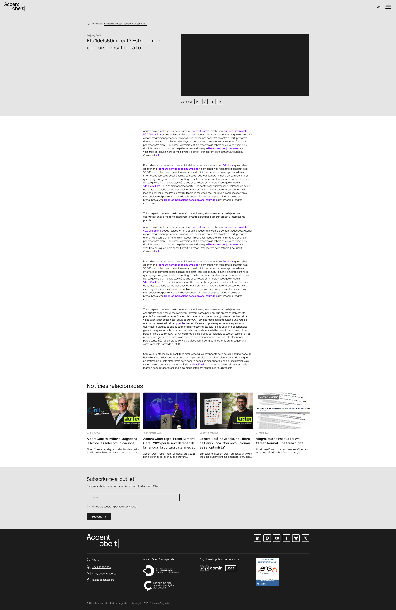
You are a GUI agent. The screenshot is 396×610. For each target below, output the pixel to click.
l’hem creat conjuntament (223, 148)
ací (157, 155)
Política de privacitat (97, 603)
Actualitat (97, 24)
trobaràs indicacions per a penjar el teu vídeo (190, 200)
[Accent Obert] (14, 6)
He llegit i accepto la (114, 506)
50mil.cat (228, 165)
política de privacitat (125, 506)
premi (179, 323)
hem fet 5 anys (200, 131)
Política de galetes (119, 603)
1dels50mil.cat (151, 186)
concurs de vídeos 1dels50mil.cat (178, 168)
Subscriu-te (99, 516)
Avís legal (136, 603)
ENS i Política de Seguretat (157, 603)
